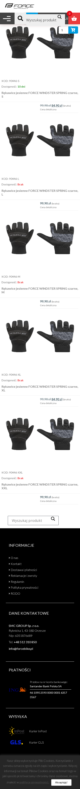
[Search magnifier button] (60, 17)
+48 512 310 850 (25, 642)
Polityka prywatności (24, 587)
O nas (14, 558)
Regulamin (17, 581)
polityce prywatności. (34, 782)
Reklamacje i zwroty (24, 575)
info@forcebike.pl (21, 648)
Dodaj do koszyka (73, 31)
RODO (15, 593)
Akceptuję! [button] (61, 782)
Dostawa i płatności (24, 570)
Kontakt (16, 564)
